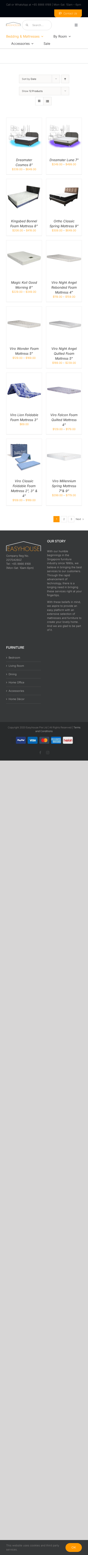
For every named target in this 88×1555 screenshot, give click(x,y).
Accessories (16, 690)
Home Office (16, 682)
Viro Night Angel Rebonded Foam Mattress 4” (64, 287)
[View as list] (47, 101)
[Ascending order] (65, 79)
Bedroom (14, 657)
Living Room (16, 665)
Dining (13, 674)
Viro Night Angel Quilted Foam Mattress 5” (64, 353)
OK (73, 1547)
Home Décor (17, 699)
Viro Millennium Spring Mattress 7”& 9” (64, 486)
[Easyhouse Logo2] (13, 23)
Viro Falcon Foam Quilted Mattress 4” (64, 420)
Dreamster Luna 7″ (64, 160)
